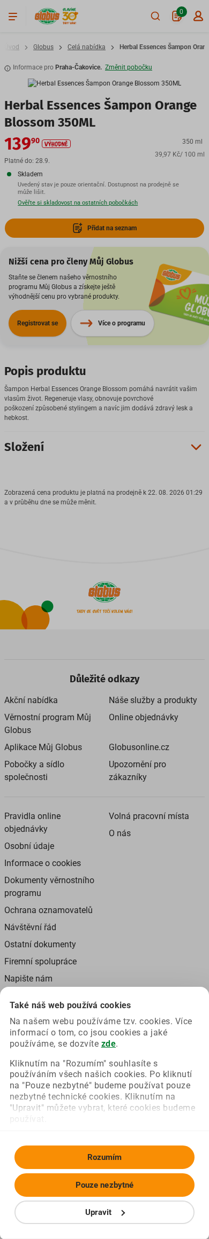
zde (108, 1044)
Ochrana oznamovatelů (48, 910)
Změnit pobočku (128, 67)
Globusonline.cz (139, 747)
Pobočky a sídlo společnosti (34, 770)
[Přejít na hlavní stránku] (47, 16)
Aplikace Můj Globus (43, 747)
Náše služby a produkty (153, 700)
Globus (43, 47)
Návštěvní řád (30, 927)
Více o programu (121, 323)
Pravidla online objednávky (32, 822)
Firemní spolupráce (40, 961)
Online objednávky (143, 717)
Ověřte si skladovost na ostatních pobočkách (78, 202)
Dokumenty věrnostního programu (49, 886)
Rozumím (104, 1157)
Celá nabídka (87, 47)
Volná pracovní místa (149, 816)
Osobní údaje (29, 846)
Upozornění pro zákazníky (137, 770)
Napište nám (28, 978)
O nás (120, 833)
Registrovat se (37, 323)
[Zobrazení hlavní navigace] (13, 16)
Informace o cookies (42, 863)
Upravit (98, 1212)
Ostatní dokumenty (40, 944)
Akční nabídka (31, 700)
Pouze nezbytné (104, 1185)
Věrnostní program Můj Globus (47, 723)
